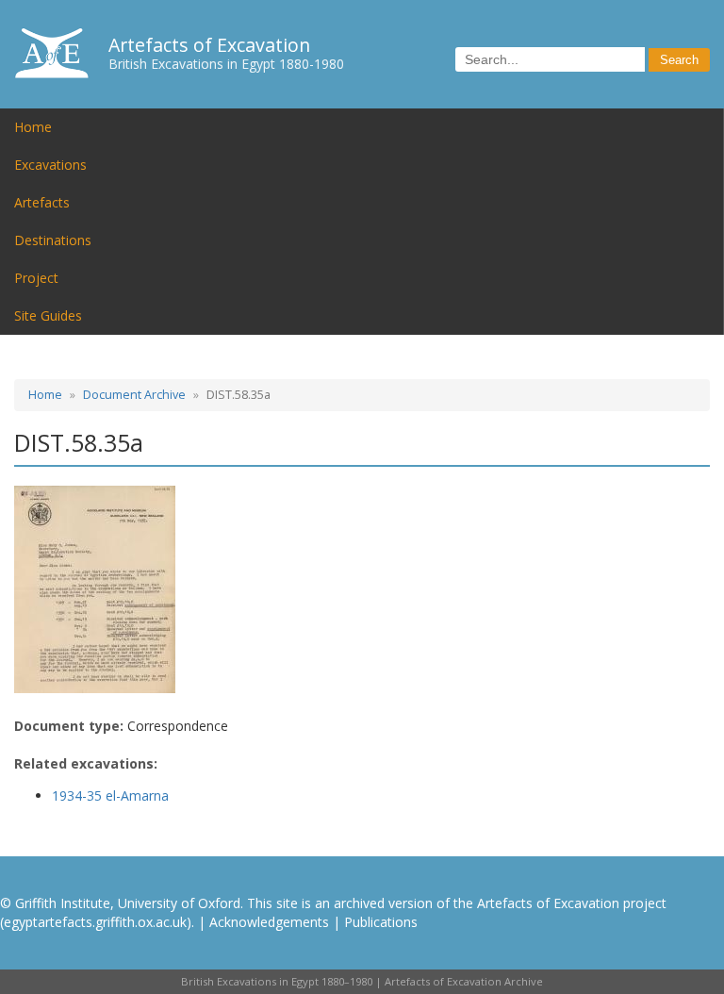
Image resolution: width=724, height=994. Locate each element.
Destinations (52, 240)
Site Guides (48, 315)
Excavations (50, 165)
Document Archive (134, 395)
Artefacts (42, 202)
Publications (381, 922)
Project (36, 278)
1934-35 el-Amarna (110, 795)
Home (33, 127)
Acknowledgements (269, 922)
